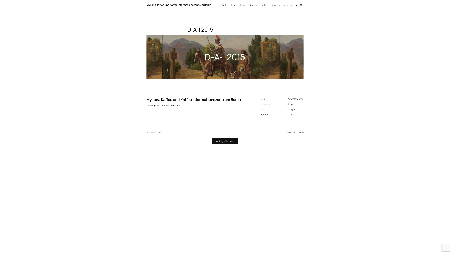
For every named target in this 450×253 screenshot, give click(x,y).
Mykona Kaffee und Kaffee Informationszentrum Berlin (178, 5)
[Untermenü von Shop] (245, 5)
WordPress (300, 132)
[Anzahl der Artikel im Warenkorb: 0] (301, 5)
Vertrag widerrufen (225, 141)
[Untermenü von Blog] (236, 5)
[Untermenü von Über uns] (258, 5)
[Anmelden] (295, 5)
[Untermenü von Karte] (228, 5)
